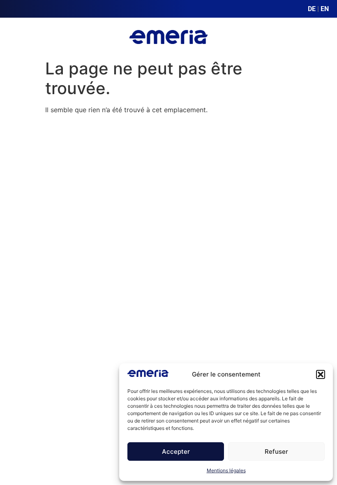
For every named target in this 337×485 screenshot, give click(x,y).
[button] (320, 374)
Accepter (176, 451)
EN (325, 9)
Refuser (276, 451)
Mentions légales (226, 470)
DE (312, 9)
